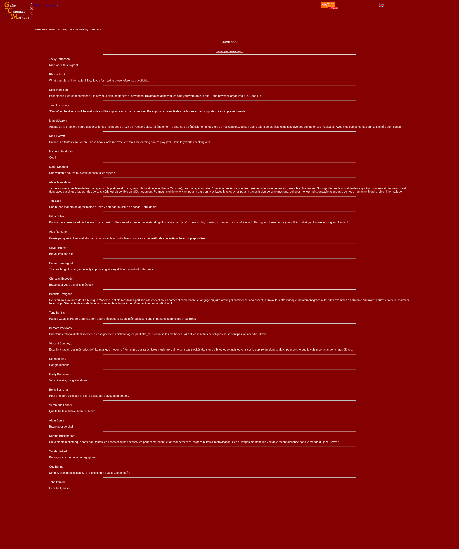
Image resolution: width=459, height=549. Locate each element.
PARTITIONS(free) (79, 29)
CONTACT (96, 29)
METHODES (41, 29)
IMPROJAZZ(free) (58, 29)
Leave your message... (229, 51)
